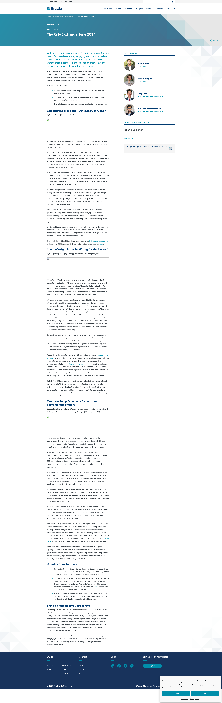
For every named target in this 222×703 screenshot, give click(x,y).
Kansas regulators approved (80, 364)
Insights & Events (58, 16)
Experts (49, 673)
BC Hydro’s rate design (98, 241)
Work (49, 669)
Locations (82, 669)
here (101, 244)
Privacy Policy (194, 699)
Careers (64, 669)
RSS (80, 673)
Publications (69, 16)
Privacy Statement (193, 687)
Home (49, 16)
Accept (176, 694)
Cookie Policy (185, 699)
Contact (82, 665)
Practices (50, 665)
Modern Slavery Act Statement (148, 686)
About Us (64, 673)
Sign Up (152, 666)
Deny (205, 694)
